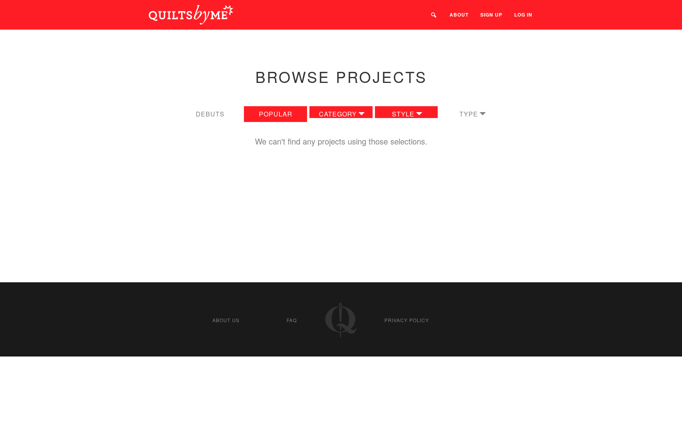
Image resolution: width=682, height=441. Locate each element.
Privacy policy (406, 320)
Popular (275, 113)
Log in (523, 14)
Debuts (210, 113)
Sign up (491, 14)
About (459, 14)
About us (226, 320)
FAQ (292, 320)
